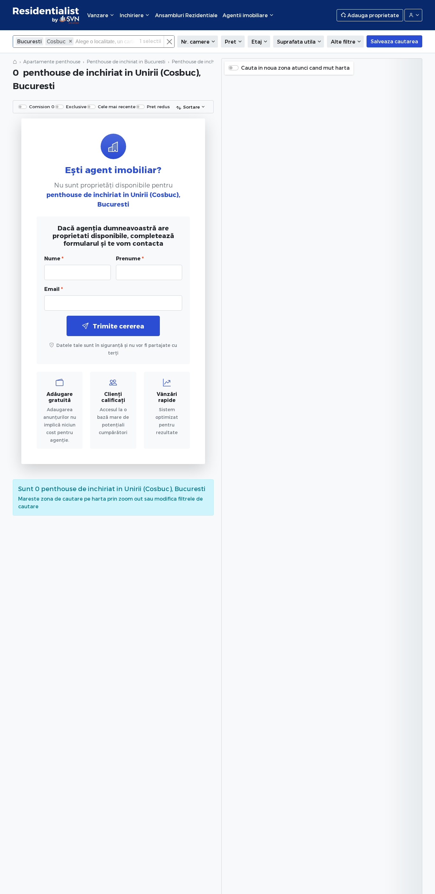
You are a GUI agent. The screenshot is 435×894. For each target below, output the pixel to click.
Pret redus (158, 106)
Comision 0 (41, 106)
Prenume (130, 258)
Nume (53, 258)
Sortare (191, 106)
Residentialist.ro (46, 15)
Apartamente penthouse (51, 61)
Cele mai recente (116, 106)
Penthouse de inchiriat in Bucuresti (126, 61)
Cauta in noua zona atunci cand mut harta (295, 68)
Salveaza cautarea (394, 41)
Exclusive (76, 106)
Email (53, 289)
